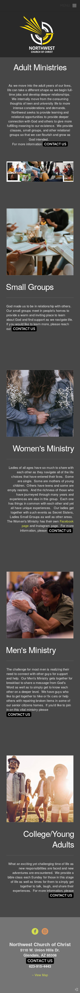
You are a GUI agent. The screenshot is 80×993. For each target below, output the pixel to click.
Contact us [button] (40, 960)
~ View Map (40, 975)
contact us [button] (55, 144)
